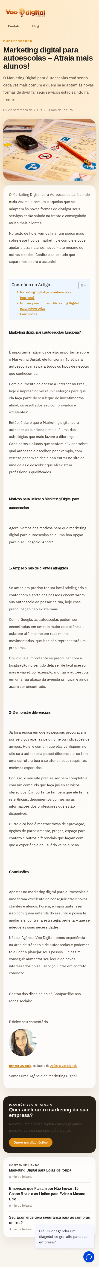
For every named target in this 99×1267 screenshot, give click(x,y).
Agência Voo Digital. (63, 1066)
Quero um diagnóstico (31, 1142)
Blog (35, 26)
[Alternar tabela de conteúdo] (80, 285)
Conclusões (28, 314)
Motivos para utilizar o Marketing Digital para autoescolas (49, 306)
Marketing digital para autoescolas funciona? (45, 295)
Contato (14, 26)
